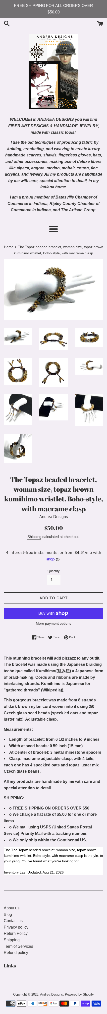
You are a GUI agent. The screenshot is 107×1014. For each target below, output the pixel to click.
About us (11, 908)
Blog (8, 914)
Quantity (54, 571)
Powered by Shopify (79, 994)
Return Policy (16, 933)
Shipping (34, 537)
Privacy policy (16, 927)
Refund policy (16, 952)
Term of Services (18, 946)
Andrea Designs (51, 994)
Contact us (13, 921)
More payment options (53, 623)
